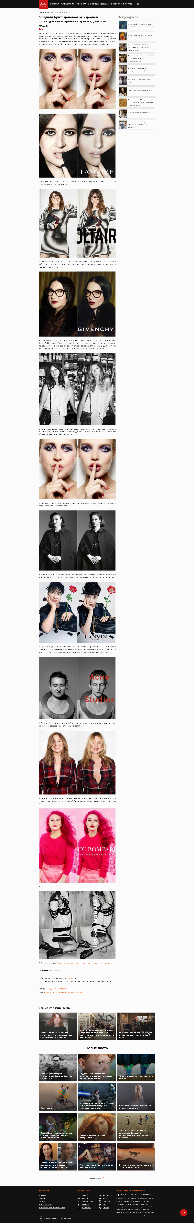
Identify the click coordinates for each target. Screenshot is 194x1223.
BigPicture (53, 12)
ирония (59, 992)
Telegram (70, 978)
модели (68, 992)
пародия (77, 992)
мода (62, 12)
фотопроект (60, 989)
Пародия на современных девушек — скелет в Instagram (83, 963)
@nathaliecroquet (54, 970)
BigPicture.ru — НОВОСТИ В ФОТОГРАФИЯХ (133, 1195)
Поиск (144, 4)
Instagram (49, 992)
